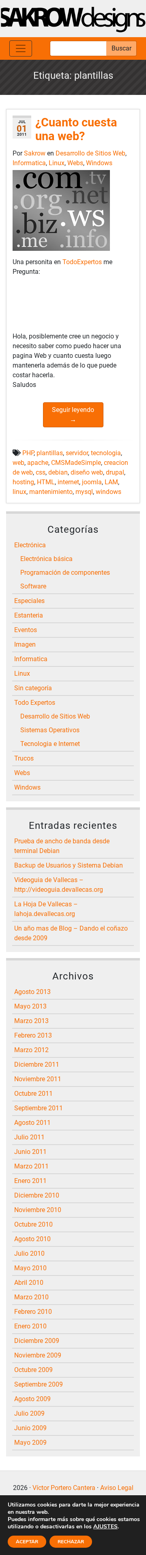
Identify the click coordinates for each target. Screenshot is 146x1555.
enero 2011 (30, 1181)
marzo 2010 (31, 1297)
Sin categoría (33, 688)
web (18, 462)
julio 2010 (29, 1253)
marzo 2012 (31, 1050)
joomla (92, 482)
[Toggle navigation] (20, 48)
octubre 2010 (33, 1224)
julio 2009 (29, 1413)
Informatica (29, 163)
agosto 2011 (32, 1122)
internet (68, 482)
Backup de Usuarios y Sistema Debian (68, 865)
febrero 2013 (33, 1035)
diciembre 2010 (36, 1195)
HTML (46, 482)
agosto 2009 (32, 1399)
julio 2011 (29, 1137)
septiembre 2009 (38, 1384)
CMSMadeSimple (76, 462)
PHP (28, 453)
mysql (84, 492)
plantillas (49, 453)
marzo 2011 (31, 1166)
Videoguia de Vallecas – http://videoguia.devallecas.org (58, 884)
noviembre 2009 (37, 1355)
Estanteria (28, 615)
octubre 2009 (33, 1370)
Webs (75, 163)
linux (19, 492)
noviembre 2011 (37, 1079)
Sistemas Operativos (49, 730)
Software (33, 586)
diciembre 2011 (36, 1064)
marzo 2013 (31, 1021)
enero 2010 (30, 1326)
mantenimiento (51, 492)
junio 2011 (30, 1152)
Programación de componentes (65, 572)
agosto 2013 (32, 992)
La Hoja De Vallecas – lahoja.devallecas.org (46, 909)
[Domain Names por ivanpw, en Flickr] (61, 210)
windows (108, 492)
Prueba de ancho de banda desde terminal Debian (62, 846)
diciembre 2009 (36, 1341)
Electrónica (30, 545)
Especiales (29, 601)
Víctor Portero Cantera (63, 1488)
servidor (77, 453)
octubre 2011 (33, 1093)
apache (37, 462)
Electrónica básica (46, 559)
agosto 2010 (32, 1239)
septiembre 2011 (38, 1108)
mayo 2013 (30, 1006)
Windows (99, 163)
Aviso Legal (116, 1488)
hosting (23, 482)
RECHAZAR (71, 1541)
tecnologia (106, 453)
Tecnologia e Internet (50, 744)
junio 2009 (30, 1428)
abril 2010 (28, 1282)
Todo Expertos (34, 702)
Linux (56, 163)
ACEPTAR (27, 1541)
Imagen (25, 644)
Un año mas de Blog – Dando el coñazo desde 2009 (71, 933)
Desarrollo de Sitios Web (90, 153)
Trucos (24, 758)
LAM (111, 482)
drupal (115, 472)
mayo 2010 (30, 1268)
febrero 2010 (33, 1311)
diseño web (87, 472)
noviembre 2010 (37, 1210)
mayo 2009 (30, 1442)
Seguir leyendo (73, 414)
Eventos (25, 630)
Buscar (121, 48)
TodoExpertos (82, 262)
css (40, 472)
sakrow (35, 153)
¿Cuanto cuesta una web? (76, 129)
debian (58, 472)
